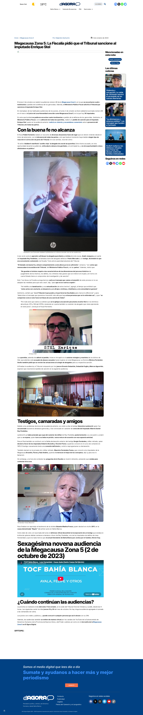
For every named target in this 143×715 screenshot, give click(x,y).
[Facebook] (115, 4)
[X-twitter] (95, 701)
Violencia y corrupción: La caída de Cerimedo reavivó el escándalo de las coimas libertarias (115, 94)
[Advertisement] (71, 23)
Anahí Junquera (115, 59)
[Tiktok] (114, 701)
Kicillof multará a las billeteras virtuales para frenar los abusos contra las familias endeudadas (115, 150)
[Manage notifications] (4, 710)
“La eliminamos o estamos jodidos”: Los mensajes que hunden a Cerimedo (115, 122)
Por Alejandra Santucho (61, 38)
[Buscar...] (104, 4)
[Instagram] (113, 163)
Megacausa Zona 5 (27, 38)
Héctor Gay (115, 63)
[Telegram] (125, 4)
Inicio (16, 38)
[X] (118, 4)
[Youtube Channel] (123, 163)
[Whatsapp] (122, 4)
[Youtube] (109, 701)
